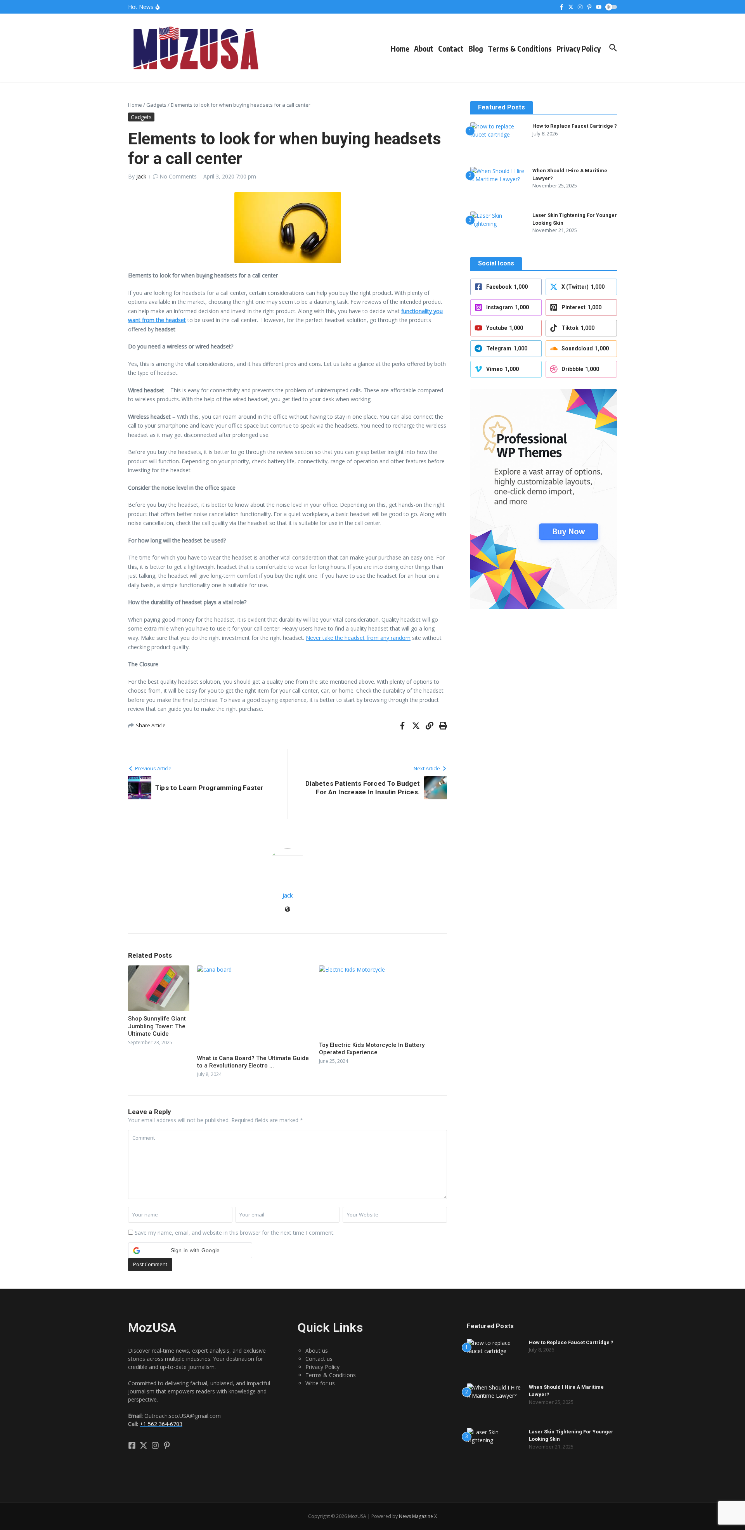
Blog (475, 48)
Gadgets (156, 104)
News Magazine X (418, 1516)
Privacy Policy (578, 48)
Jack (141, 176)
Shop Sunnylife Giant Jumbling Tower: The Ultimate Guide (157, 1026)
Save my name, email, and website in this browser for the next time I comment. (234, 1232)
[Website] (287, 909)
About (423, 48)
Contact (451, 48)
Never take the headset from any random (358, 637)
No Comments (178, 176)
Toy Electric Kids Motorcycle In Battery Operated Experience (371, 1048)
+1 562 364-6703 (161, 1424)
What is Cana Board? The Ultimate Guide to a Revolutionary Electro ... (253, 1062)
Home (400, 48)
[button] (190, 1250)
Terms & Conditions (520, 48)
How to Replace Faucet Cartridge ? (574, 126)
